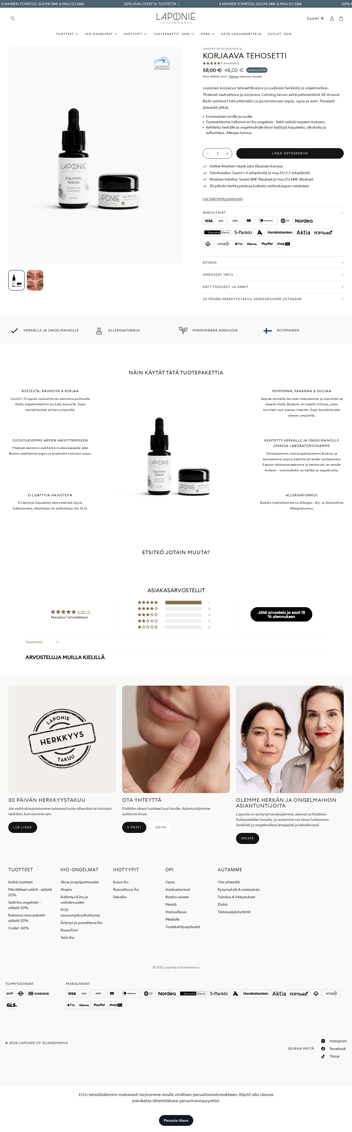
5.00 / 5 (84, 612)
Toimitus (234, 76)
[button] (44, 18)
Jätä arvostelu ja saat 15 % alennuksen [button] (281, 614)
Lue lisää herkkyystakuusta (222, 199)
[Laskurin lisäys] (227, 153)
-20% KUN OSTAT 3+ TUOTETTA (149, 4)
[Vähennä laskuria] (207, 153)
